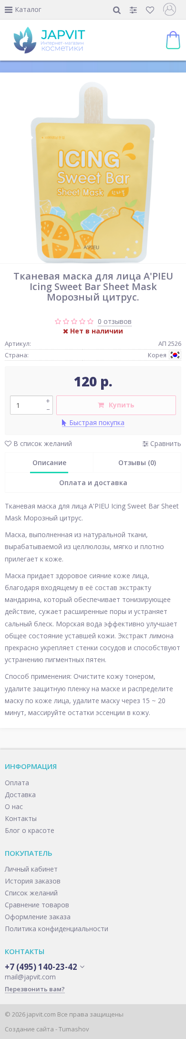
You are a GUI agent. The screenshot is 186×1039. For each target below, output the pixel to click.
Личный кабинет (31, 868)
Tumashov (74, 1029)
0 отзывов (115, 321)
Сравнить (164, 443)
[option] (93, 170)
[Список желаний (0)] (151, 9)
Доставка (20, 794)
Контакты (21, 818)
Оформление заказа (38, 916)
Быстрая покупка (96, 422)
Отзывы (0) (137, 462)
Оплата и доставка (93, 482)
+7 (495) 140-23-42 (41, 967)
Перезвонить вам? (35, 989)
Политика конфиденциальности (56, 928)
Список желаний (31, 892)
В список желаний (41, 443)
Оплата (17, 782)
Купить (121, 404)
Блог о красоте (29, 830)
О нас (14, 806)
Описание (49, 462)
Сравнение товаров (37, 904)
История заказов (33, 880)
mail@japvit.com (30, 976)
